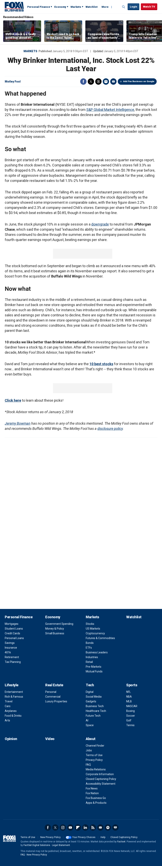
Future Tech (93, 715)
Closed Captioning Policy (101, 779)
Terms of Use (94, 755)
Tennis (130, 725)
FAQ (88, 764)
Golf (128, 720)
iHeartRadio (115, 827)
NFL (128, 691)
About (90, 739)
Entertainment (14, 691)
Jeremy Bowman (17, 423)
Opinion (11, 739)
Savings (10, 642)
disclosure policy (110, 428)
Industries (92, 657)
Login (133, 6)
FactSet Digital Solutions (37, 845)
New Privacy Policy (50, 837)
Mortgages (11, 623)
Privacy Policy (94, 759)
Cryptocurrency (95, 633)
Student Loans (14, 628)
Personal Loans (14, 638)
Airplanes (11, 710)
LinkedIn (85, 827)
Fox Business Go (96, 798)
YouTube (70, 827)
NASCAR (131, 706)
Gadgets (91, 701)
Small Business (54, 633)
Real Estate (54, 685)
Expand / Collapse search (123, 7)
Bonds (90, 642)
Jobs (89, 750)
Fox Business (14, 7)
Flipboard (78, 827)
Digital (89, 691)
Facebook (83, 81)
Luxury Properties (56, 701)
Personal (50, 691)
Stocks (90, 623)
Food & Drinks (13, 715)
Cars (7, 706)
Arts (7, 720)
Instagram (63, 827)
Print (106, 81)
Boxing (130, 710)
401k (8, 652)
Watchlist (92, 6)
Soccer (130, 715)
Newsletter (100, 827)
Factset (121, 841)
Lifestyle (11, 685)
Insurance (11, 647)
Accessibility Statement (100, 783)
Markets (76, 6)
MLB (129, 701)
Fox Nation (92, 793)
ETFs (89, 647)
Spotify (108, 827)
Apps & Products (96, 802)
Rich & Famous (14, 696)
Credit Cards (12, 633)
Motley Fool (13, 81)
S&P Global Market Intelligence (110, 110)
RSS (93, 827)
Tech (90, 685)
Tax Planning (13, 661)
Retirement (12, 657)
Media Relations (96, 769)
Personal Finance (38, 6)
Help (103, 837)
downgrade (100, 224)
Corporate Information (100, 774)
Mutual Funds (94, 671)
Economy (60, 6)
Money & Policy (54, 628)
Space (90, 725)
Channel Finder (95, 745)
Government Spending (59, 623)
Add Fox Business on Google (138, 81)
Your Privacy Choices (83, 837)
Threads (98, 81)
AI (87, 720)
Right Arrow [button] (154, 31)
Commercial (52, 696)
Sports (131, 685)
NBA (129, 696)
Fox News (92, 788)
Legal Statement (61, 845)
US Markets (93, 628)
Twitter (91, 81)
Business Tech (95, 706)
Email (113, 81)
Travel (8, 701)
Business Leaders (97, 652)
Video (50, 739)
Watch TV (149, 6)
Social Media (94, 696)
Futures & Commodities (100, 638)
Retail (89, 661)
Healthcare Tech (96, 710)
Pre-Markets (93, 666)
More (105, 6)
